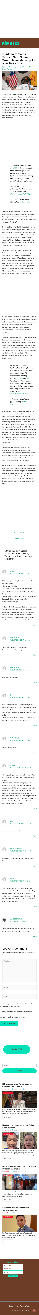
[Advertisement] (19, 19)
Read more (7, 1117)
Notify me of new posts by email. (13, 1017)
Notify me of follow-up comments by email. (17, 1012)
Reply (35, 625)
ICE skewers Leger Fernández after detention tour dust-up (17, 1085)
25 (25, 1130)
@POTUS (15, 168)
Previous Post (19, 532)
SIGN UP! (13, 1276)
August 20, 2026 (18, 1171)
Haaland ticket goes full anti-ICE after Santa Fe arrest (18, 1126)
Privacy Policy (14, 1306)
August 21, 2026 (18, 1089)
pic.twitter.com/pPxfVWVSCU (21, 194)
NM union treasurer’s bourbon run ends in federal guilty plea (19, 1167)
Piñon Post (6, 1089)
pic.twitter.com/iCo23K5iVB (20, 394)
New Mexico (30, 67)
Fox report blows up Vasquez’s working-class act (15, 1208)
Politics (9, 69)
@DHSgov (19, 378)
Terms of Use (25, 1306)
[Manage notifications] (34, 1310)
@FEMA (30, 378)
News (4, 69)
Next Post (19, 539)
